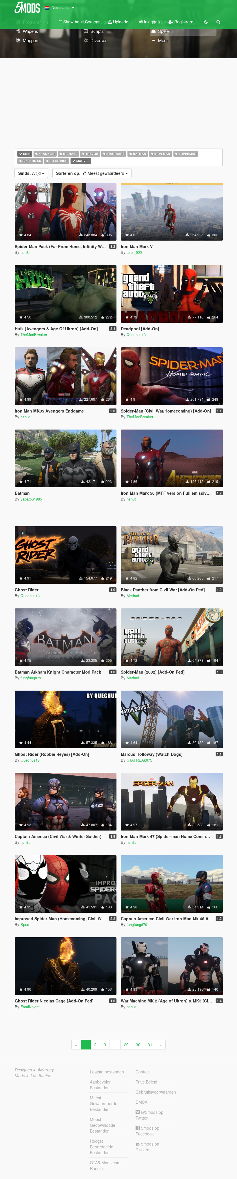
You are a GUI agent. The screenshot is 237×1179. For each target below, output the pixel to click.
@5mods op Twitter (149, 1115)
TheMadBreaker (34, 334)
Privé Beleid (146, 1082)
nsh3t (25, 252)
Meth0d (133, 595)
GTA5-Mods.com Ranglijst (105, 1165)
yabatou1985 (31, 499)
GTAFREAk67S (140, 760)
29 (126, 1044)
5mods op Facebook (147, 1131)
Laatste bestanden (107, 1072)
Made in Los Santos (33, 1075)
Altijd (30, 173)
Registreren (184, 22)
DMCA (141, 1102)
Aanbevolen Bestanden (101, 1084)
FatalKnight (30, 1006)
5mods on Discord (147, 1146)
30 (138, 1044)
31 (150, 1044)
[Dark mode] (206, 21)
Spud (25, 924)
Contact (143, 1072)
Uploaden (121, 22)
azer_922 (134, 252)
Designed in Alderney (34, 1070)
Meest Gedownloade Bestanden (102, 1125)
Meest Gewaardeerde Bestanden (103, 1103)
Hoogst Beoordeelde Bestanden (101, 1146)
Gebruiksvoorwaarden (155, 1092)
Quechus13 (136, 334)
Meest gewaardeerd (90, 173)
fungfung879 (31, 678)
